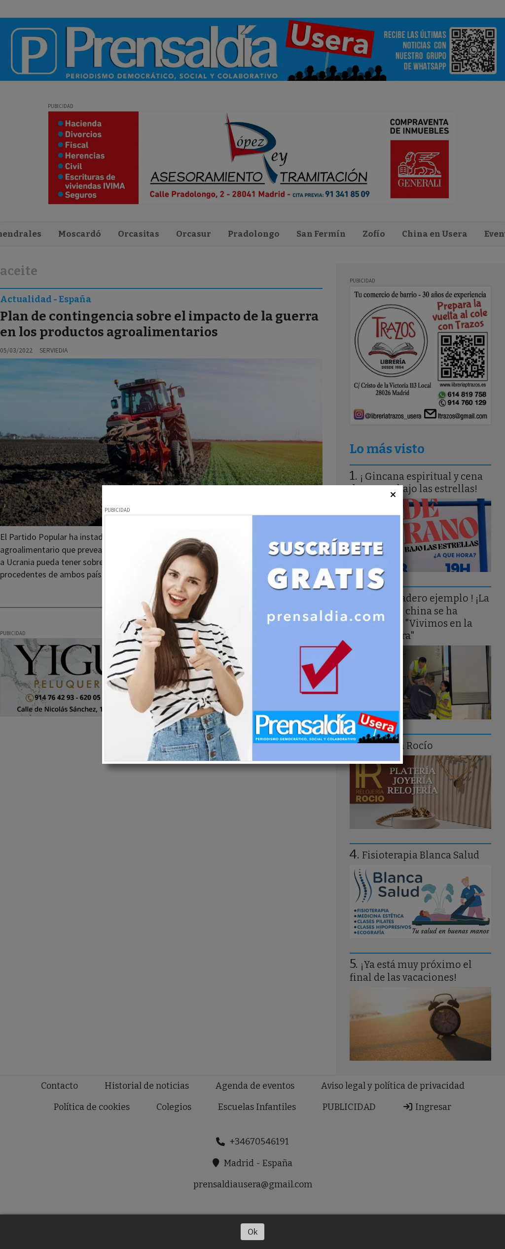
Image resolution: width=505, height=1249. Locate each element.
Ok (253, 1231)
